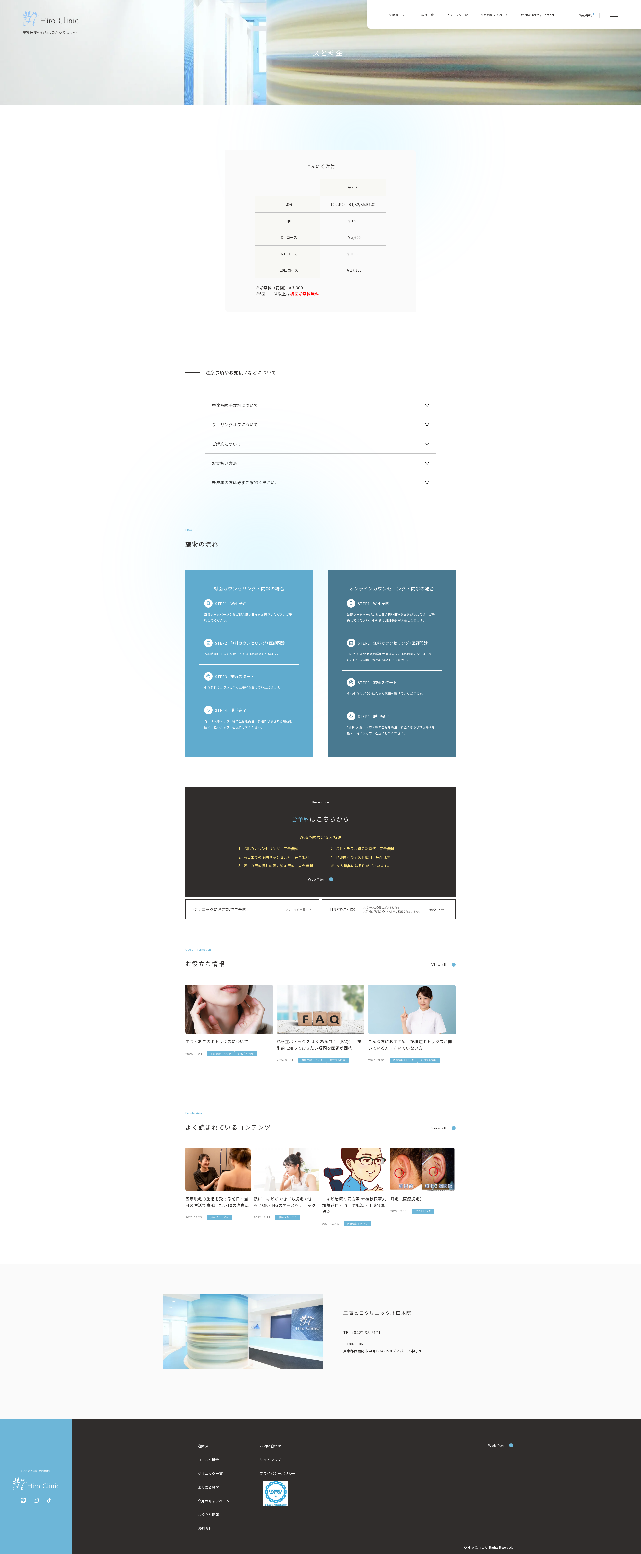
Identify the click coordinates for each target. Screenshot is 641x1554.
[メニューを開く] (614, 15)
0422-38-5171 (362, 1332)
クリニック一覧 (457, 15)
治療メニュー (208, 1445)
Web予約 (316, 879)
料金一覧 (427, 15)
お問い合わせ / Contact (537, 15)
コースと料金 (208, 1459)
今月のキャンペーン (494, 15)
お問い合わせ (270, 1445)
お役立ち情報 (208, 1514)
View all (439, 965)
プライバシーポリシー (278, 1473)
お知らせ (205, 1528)
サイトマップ (270, 1459)
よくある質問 (208, 1487)
